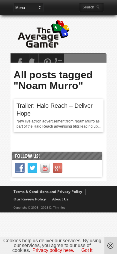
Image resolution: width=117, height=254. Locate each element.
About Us (60, 199)
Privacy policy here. (53, 250)
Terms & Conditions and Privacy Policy (48, 191)
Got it (86, 250)
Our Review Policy (30, 199)
